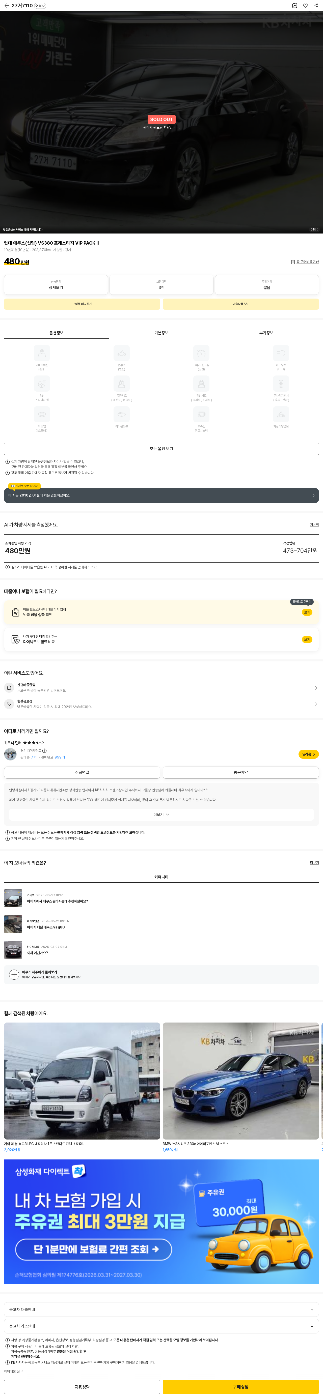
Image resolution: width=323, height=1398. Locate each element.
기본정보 (161, 333)
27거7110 (28, 6)
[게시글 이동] (161, 898)
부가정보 (266, 333)
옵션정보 (56, 333)
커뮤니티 (161, 877)
